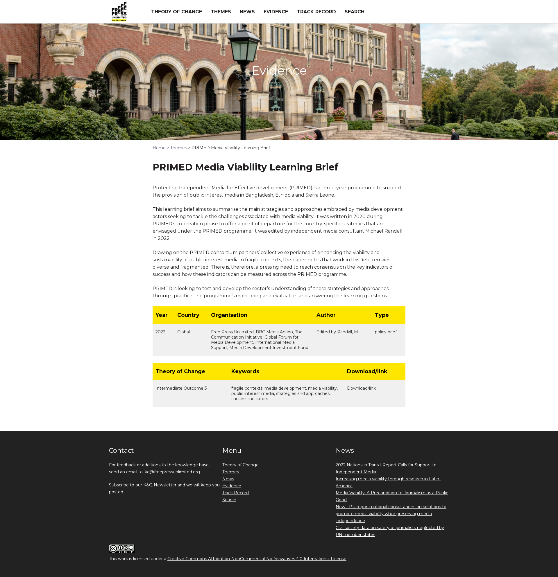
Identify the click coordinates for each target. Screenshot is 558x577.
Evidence (276, 12)
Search (354, 12)
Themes (221, 12)
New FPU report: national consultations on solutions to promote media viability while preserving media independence (391, 513)
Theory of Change (176, 12)
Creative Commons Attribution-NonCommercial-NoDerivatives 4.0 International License (256, 558)
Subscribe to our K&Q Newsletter (142, 485)
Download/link (361, 388)
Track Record (316, 12)
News (247, 12)
